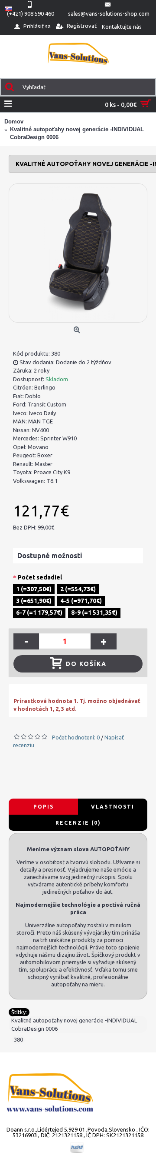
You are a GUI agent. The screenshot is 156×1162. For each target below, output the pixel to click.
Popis (43, 806)
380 (18, 1039)
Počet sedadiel (40, 577)
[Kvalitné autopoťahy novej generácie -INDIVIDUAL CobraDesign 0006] (78, 253)
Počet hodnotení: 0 (76, 737)
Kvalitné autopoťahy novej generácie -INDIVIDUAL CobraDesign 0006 (74, 1024)
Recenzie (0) (78, 823)
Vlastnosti (112, 806)
